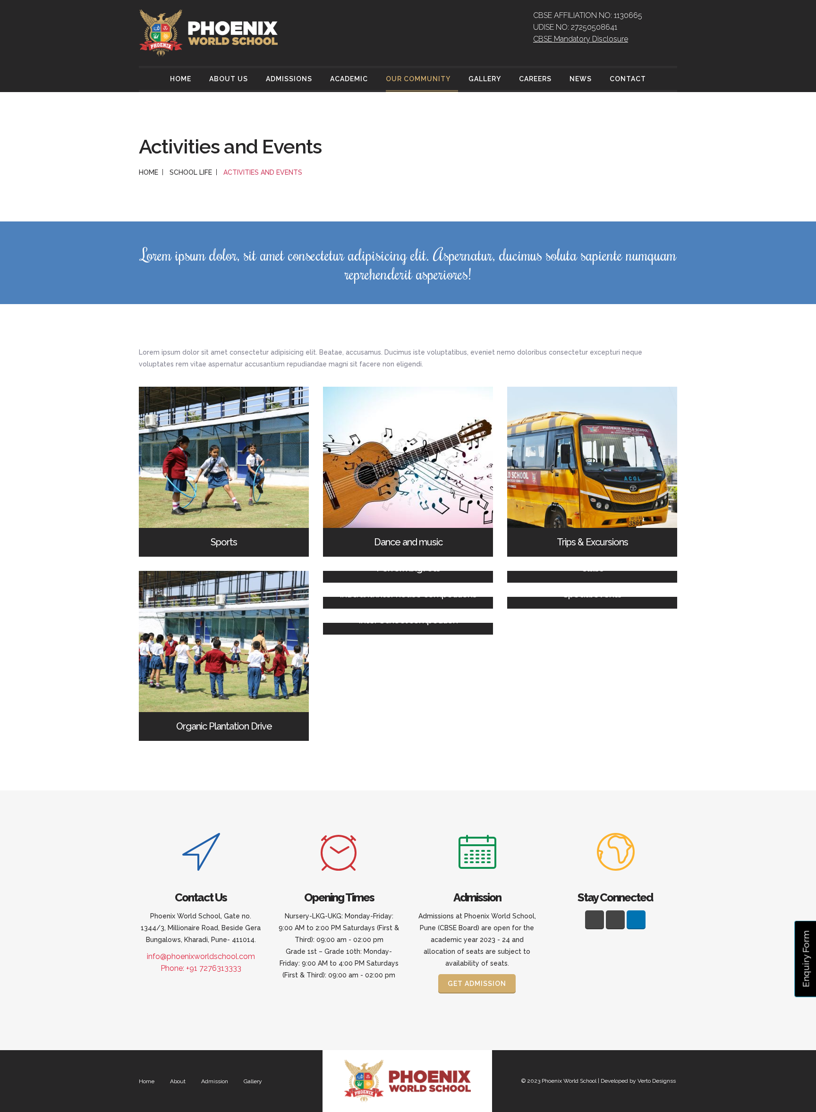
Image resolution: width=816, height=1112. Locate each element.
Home (180, 79)
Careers (535, 79)
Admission (214, 1081)
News (581, 79)
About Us (228, 79)
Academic (349, 79)
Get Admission (477, 983)
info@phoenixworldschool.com (201, 956)
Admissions (289, 79)
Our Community (418, 79)
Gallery (484, 79)
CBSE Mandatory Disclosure (580, 38)
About (178, 1081)
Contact (628, 79)
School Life (191, 172)
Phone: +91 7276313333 (201, 968)
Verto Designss (657, 1081)
